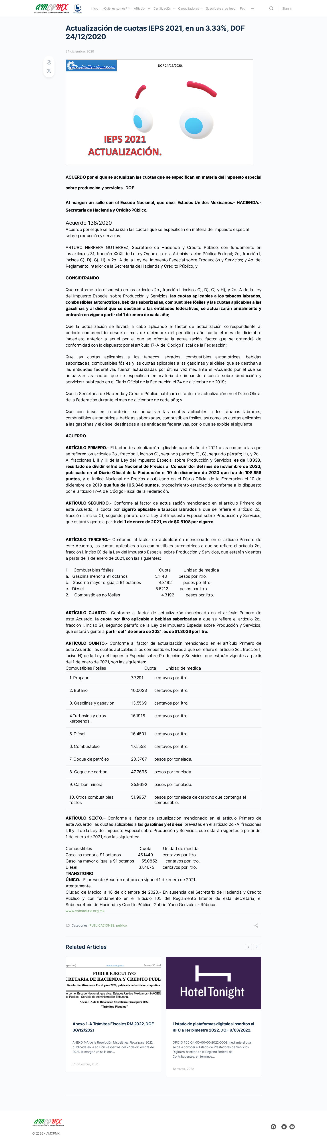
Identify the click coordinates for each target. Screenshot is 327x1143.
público (121, 925)
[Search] (271, 8)
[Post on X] (49, 71)
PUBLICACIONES (101, 925)
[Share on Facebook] (49, 62)
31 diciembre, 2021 (86, 1064)
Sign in (287, 8)
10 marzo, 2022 (183, 1068)
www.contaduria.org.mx (85, 911)
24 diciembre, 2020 (80, 51)
